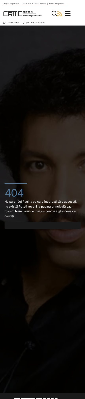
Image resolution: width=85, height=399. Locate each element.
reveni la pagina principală (47, 206)
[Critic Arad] (22, 14)
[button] (54, 14)
